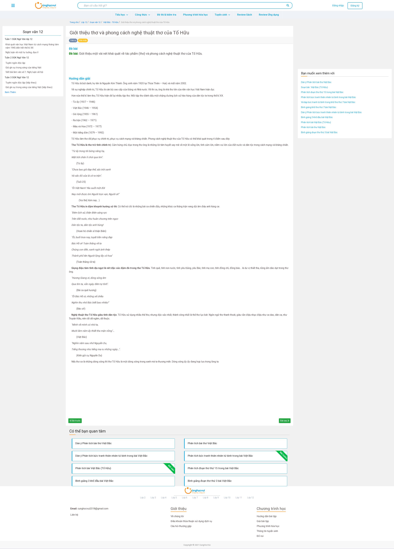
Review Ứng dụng (269, 14)
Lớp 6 (184, 497)
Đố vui (260, 536)
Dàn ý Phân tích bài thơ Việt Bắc (316, 82)
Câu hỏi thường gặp (181, 526)
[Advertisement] (33, 143)
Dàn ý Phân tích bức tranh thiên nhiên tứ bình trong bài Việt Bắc (331, 112)
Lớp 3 (153, 497)
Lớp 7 (195, 497)
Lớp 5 (174, 497)
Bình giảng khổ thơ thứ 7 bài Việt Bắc (318, 107)
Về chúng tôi (177, 516)
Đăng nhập (338, 5)
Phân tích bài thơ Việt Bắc (313, 127)
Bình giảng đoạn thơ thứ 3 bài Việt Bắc (319, 132)
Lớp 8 (205, 497)
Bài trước (75, 420)
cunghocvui (46, 6)
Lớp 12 (250, 497)
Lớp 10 (227, 497)
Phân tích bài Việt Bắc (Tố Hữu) (316, 122)
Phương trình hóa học (195, 14)
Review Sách (244, 14)
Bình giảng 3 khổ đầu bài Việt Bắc (317, 117)
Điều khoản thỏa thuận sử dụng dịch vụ (191, 521)
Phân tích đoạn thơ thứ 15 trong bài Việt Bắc (322, 92)
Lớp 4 (163, 497)
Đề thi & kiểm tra (166, 14)
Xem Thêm (10, 92)
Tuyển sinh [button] (221, 14)
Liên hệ (74, 514)
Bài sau (284, 420)
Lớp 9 (216, 497)
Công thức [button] (141, 14)
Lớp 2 (142, 497)
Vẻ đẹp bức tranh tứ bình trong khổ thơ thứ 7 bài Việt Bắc (328, 102)
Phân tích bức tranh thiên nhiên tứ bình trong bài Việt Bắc (328, 97)
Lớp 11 (239, 497)
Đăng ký (355, 5)
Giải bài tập (263, 521)
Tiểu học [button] (120, 14)
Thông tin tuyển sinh (267, 531)
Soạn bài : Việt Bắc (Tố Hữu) (314, 87)
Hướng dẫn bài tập (267, 516)
